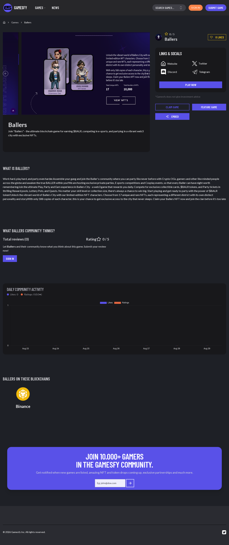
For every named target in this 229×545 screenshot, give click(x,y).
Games (39, 8)
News (55, 8)
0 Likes (219, 37)
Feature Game (209, 107)
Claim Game (172, 107)
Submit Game (215, 8)
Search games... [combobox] (164, 8)
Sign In (10, 258)
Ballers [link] (27, 22)
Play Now (190, 85)
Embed (175, 116)
